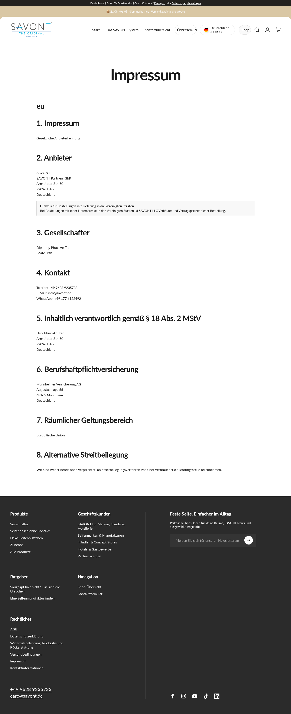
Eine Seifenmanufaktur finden (32, 598)
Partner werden (89, 556)
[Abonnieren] (248, 540)
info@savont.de (59, 293)
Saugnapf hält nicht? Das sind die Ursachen (35, 589)
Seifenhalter (19, 524)
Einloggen (159, 3)
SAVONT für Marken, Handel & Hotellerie (101, 526)
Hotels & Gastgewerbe (94, 549)
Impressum (18, 661)
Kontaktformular (90, 594)
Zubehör (16, 545)
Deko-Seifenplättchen (26, 538)
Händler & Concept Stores (97, 542)
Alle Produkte (20, 552)
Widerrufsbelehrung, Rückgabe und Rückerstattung (36, 645)
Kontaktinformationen (26, 668)
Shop (245, 30)
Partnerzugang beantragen (186, 3)
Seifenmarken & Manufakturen (101, 535)
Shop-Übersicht (89, 587)
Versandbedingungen (26, 654)
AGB (13, 629)
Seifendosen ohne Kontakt (30, 531)
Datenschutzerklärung (26, 636)
